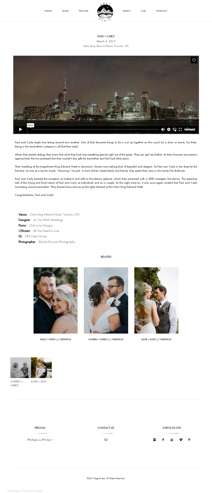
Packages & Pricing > (40, 440)
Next (41, 368)
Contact (162, 11)
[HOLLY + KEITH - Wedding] (56, 300)
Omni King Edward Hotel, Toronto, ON (54, 214)
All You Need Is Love (46, 230)
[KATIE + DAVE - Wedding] (156, 300)
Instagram (16, 490)
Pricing (84, 11)
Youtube (27, 490)
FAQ (143, 11)
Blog (65, 11)
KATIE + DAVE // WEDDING (156, 339)
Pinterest (37, 490)
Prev (21, 368)
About (127, 11)
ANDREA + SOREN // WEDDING (105, 339)
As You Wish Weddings (48, 219)
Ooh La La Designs (41, 225)
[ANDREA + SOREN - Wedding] (106, 300)
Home (48, 11)
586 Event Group (36, 236)
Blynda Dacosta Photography (57, 241)
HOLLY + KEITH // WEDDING (55, 339)
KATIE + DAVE (38, 382)
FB (8, 490)
